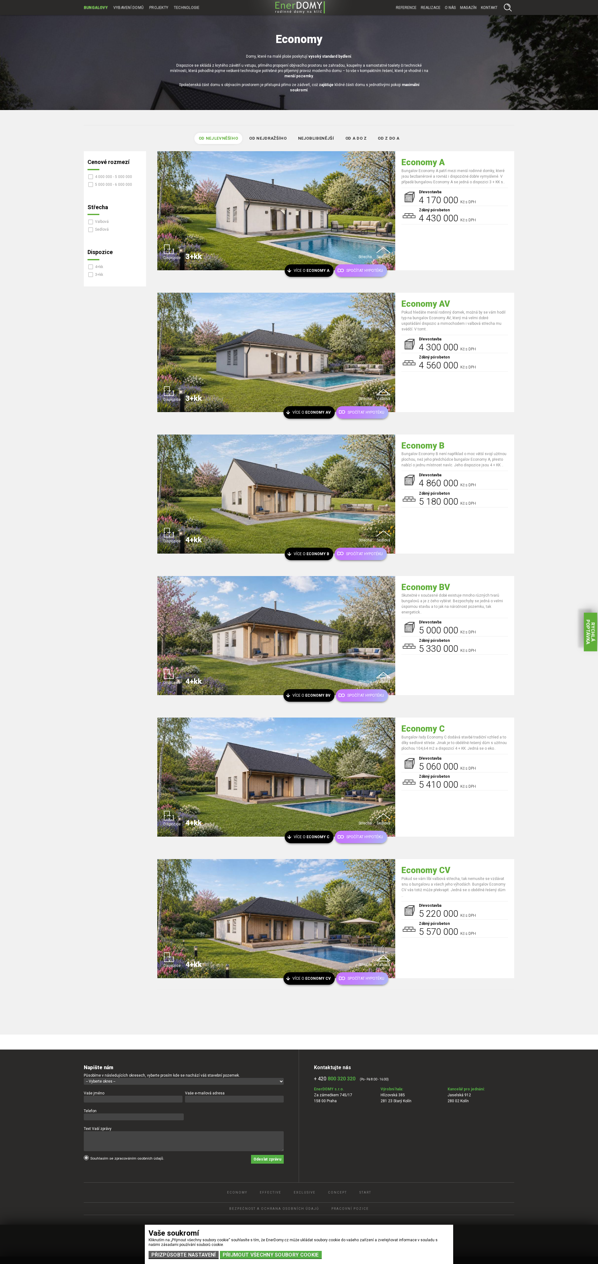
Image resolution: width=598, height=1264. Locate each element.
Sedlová (102, 229)
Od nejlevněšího (218, 138)
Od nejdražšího (268, 138)
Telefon (90, 1111)
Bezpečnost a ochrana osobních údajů (274, 1208)
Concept (337, 1192)
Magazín (468, 7)
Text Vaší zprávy (98, 1129)
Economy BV (425, 587)
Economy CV (425, 870)
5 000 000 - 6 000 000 (113, 184)
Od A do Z (356, 138)
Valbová (102, 221)
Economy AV (425, 304)
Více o (312, 270)
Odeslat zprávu (267, 1159)
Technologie (187, 7)
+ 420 (334, 1079)
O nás (450, 7)
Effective (270, 1192)
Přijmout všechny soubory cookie (271, 1255)
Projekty (158, 7)
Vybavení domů (128, 7)
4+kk (99, 267)
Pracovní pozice (350, 1208)
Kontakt (489, 7)
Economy (237, 1192)
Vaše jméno (94, 1093)
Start (365, 1192)
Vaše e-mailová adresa (205, 1093)
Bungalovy (96, 7)
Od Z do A (388, 138)
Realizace (430, 7)
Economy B (422, 446)
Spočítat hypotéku (364, 270)
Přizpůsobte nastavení (183, 1255)
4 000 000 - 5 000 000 (113, 177)
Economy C (423, 729)
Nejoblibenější (316, 138)
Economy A (423, 162)
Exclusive (305, 1192)
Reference (406, 7)
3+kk (99, 274)
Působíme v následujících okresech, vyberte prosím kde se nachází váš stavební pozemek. (162, 1075)
